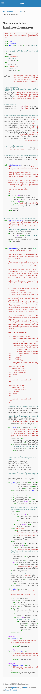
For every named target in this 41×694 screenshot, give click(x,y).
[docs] (34, 165)
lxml (22, 3)
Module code (12, 12)
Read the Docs (11, 690)
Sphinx (14, 688)
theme (25, 688)
